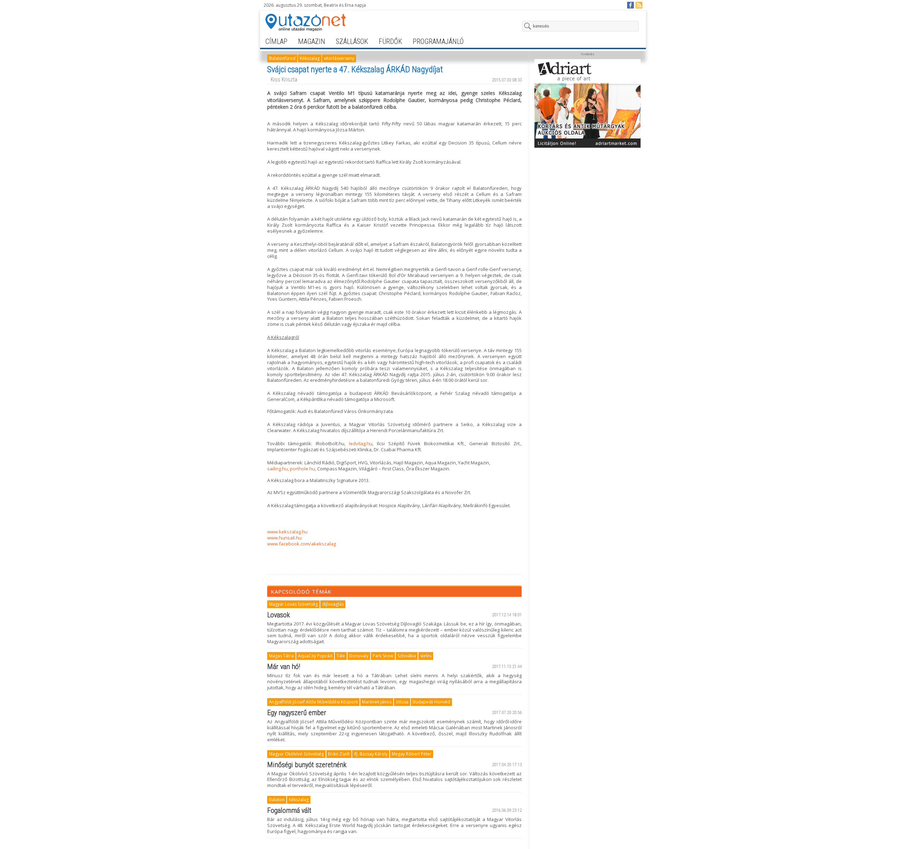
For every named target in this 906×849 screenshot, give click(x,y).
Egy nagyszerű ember (296, 712)
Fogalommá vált (289, 810)
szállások (352, 41)
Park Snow (383, 656)
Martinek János (376, 702)
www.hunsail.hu (284, 537)
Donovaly (358, 656)
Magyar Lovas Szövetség (293, 604)
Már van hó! (283, 666)
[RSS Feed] (638, 5)
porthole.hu (302, 468)
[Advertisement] (587, 195)
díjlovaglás (333, 604)
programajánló (438, 41)
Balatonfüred (282, 58)
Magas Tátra (281, 656)
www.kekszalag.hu (287, 531)
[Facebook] (630, 5)
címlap (276, 41)
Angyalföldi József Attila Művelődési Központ (313, 702)
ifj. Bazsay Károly (371, 754)
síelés (425, 656)
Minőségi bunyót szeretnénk (306, 764)
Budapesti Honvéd (431, 702)
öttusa (402, 702)
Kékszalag (310, 58)
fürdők (390, 41)
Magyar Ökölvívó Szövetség (296, 754)
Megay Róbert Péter (411, 754)
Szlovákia (406, 656)
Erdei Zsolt (339, 754)
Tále (341, 656)
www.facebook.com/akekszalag (301, 543)
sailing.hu (277, 468)
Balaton (277, 800)
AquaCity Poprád (315, 656)
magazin (311, 41)
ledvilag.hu (360, 443)
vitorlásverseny (339, 58)
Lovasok (278, 615)
